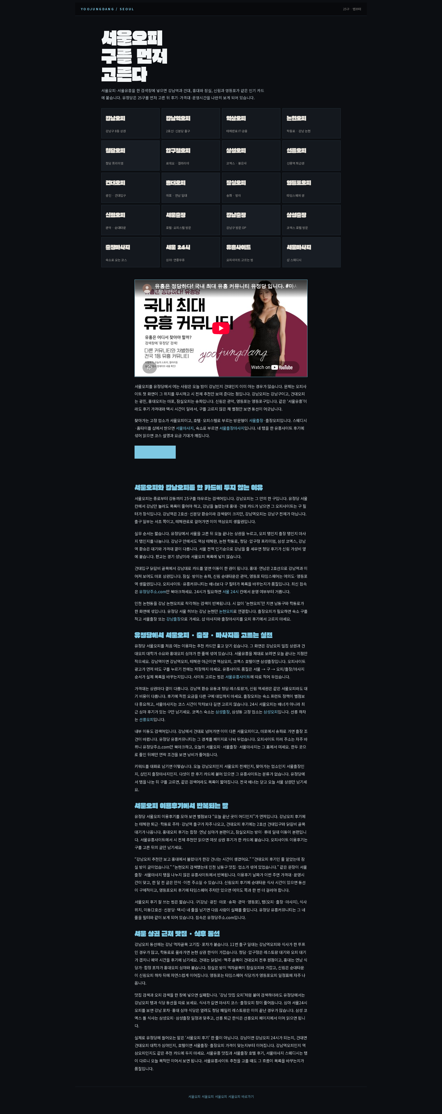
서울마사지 (185, 428)
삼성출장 (222, 711)
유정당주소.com (152, 591)
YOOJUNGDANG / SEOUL (108, 9)
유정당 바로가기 (155, 452)
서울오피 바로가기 (241, 1096)
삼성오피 (270, 711)
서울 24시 (230, 591)
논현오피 (226, 611)
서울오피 (194, 1096)
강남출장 (173, 619)
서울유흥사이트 (237, 676)
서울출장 (256, 420)
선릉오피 (146, 719)
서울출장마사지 (231, 428)
